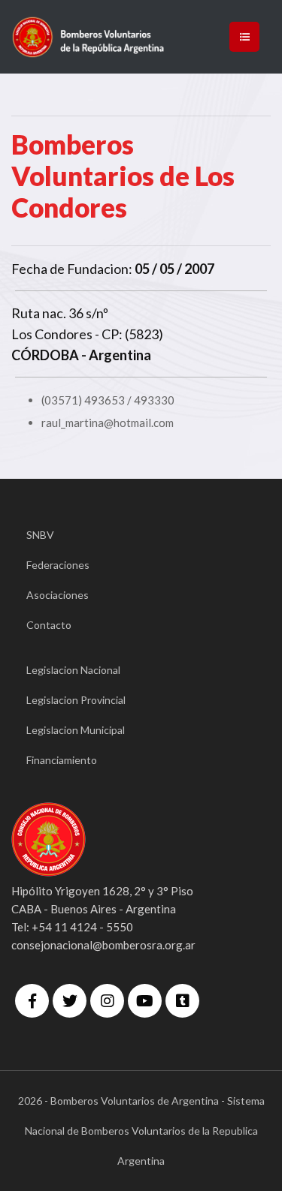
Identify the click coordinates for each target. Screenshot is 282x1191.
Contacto (48, 624)
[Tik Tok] (182, 1001)
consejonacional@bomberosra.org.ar (103, 945)
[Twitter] (69, 1001)
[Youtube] (145, 1001)
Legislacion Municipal (75, 729)
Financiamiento (61, 759)
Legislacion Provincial (76, 699)
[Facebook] (32, 1001)
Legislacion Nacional (73, 669)
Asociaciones (57, 594)
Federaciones (57, 564)
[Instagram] (107, 1001)
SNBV (40, 534)
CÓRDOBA (45, 355)
